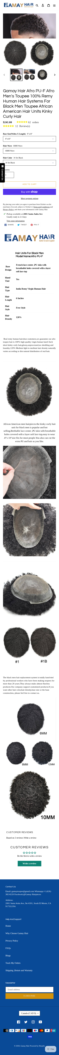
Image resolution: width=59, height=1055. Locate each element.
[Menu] (54, 5)
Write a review (30, 838)
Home (8, 926)
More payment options (29, 198)
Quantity (6, 170)
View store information (16, 221)
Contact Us (2, 173)
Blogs (8, 955)
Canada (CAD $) (28, 1013)
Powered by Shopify (37, 1046)
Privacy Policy (11, 941)
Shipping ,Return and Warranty (19, 970)
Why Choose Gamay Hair (16, 933)
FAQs (8, 948)
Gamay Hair (25, 1046)
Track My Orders (12, 963)
